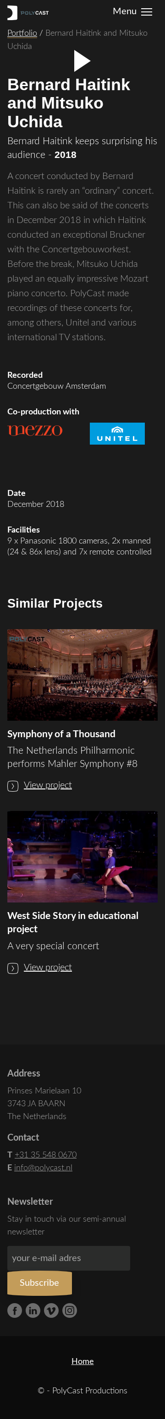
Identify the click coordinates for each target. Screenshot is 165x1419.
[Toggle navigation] (147, 10)
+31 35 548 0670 (46, 1155)
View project (48, 785)
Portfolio (22, 33)
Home (83, 1362)
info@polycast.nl (43, 1168)
